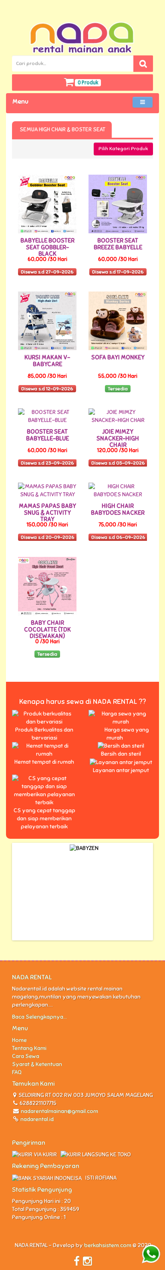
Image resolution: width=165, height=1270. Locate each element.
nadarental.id (36, 1119)
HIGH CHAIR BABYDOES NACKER (118, 509)
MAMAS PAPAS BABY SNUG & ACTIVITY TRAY (47, 512)
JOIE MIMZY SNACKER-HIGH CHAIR (118, 438)
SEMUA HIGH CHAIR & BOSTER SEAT (61, 129)
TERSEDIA (131, 129)
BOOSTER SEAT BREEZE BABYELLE (118, 244)
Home (19, 1040)
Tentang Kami (29, 1048)
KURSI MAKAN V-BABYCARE (47, 361)
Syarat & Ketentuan (37, 1064)
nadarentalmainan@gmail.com (59, 1111)
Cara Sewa (25, 1056)
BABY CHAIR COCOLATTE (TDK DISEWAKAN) (47, 629)
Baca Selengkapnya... (39, 1016)
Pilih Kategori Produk (123, 148)
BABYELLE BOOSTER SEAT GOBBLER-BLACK (47, 247)
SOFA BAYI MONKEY (118, 357)
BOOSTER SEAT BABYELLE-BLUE (47, 435)
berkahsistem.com (107, 1245)
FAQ (17, 1072)
